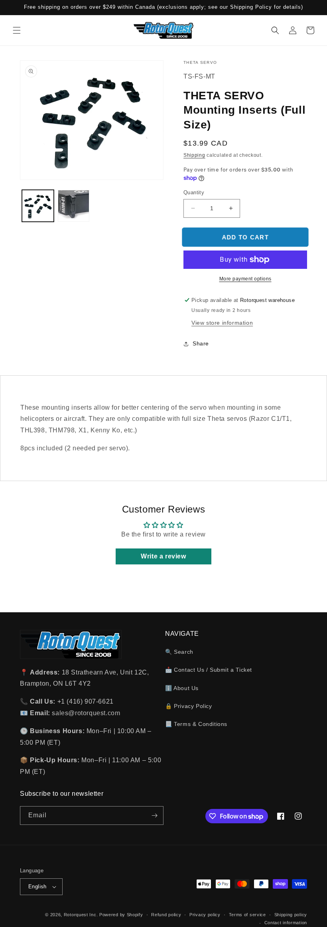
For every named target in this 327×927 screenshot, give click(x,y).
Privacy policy (205, 914)
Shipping (194, 155)
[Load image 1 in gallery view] (38, 206)
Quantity (193, 192)
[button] (17, 30)
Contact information (285, 922)
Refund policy (166, 914)
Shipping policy (290, 914)
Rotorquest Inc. (81, 914)
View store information (222, 323)
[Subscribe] (154, 815)
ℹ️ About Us (182, 688)
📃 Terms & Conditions (196, 724)
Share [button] (201, 343)
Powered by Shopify (121, 914)
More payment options (245, 279)
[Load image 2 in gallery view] (74, 206)
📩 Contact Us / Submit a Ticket (208, 670)
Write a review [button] (163, 556)
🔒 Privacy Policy (188, 706)
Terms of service (247, 914)
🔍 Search (179, 652)
